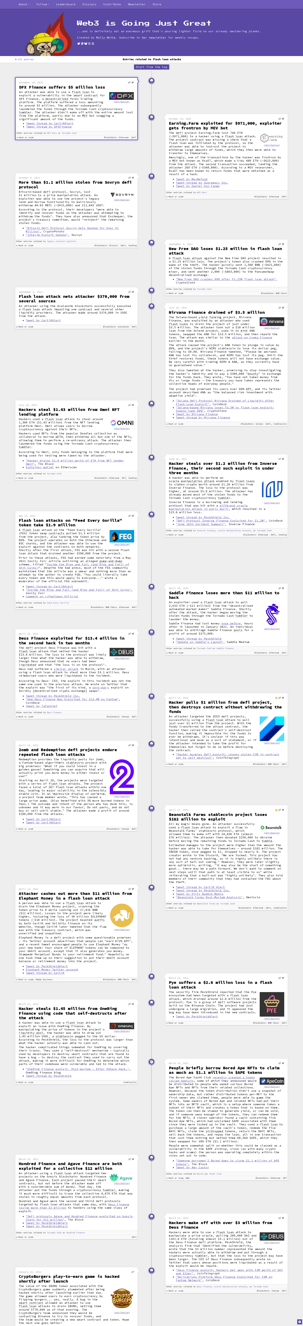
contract (197, 139)
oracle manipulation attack (191, 481)
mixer (173, 271)
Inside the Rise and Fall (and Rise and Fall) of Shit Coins (74, 566)
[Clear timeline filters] (54, 34)
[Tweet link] (133, 82)
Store (157, 4)
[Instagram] (89, 43)
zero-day (99, 687)
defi (179, 132)
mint (244, 330)
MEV (84, 115)
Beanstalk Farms (206, 904)
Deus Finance (54, 712)
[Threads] (93, 43)
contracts (56, 533)
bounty (253, 373)
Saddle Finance (225, 648)
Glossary (89, 4)
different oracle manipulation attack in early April (208, 507)
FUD (77, 574)
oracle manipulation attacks (234, 530)
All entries (26, 59)
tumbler (25, 112)
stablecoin (75, 762)
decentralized (56, 99)
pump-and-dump (110, 561)
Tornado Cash (69, 133)
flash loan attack (187, 258)
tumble (267, 841)
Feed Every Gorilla (58, 603)
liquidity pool (31, 1032)
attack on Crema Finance (252, 337)
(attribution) (122, 102)
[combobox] (24, 4)
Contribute (112, 4)
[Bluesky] (85, 43)
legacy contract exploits (61, 241)
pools (238, 630)
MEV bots (52, 133)
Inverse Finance (206, 530)
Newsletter (137, 4)
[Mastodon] (82, 43)
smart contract (85, 95)
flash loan (80, 92)
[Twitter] (78, 43)
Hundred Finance (75, 1233)
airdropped (214, 1131)
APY (248, 389)
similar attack (66, 669)
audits (99, 920)
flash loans (178, 324)
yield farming (210, 317)
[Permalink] (129, 82)
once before (231, 623)
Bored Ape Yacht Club (209, 1174)
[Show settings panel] (299, 1321)
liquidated (27, 664)
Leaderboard (65, 4)
